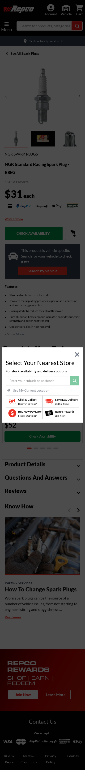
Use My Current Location (31, 390)
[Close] (77, 354)
